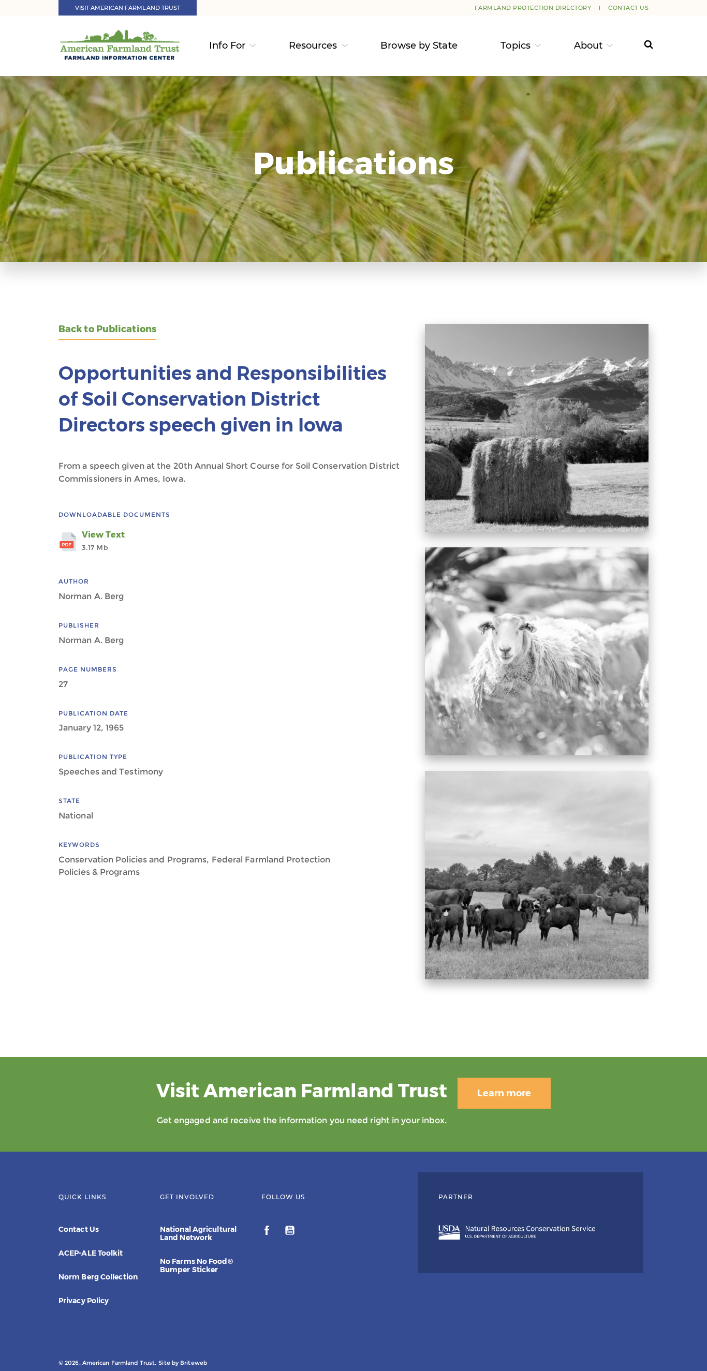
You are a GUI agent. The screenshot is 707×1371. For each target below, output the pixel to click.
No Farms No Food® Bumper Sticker (196, 1265)
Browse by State (419, 45)
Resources (313, 45)
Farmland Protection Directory (533, 7)
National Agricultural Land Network (198, 1233)
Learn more (504, 1093)
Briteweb (193, 1362)
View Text (103, 541)
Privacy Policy (83, 1300)
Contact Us (628, 7)
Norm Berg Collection (98, 1276)
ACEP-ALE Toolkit (90, 1253)
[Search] (639, 46)
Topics (515, 45)
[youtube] (290, 1232)
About (588, 45)
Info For (227, 45)
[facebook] (267, 1232)
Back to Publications (107, 329)
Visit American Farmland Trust (128, 7)
